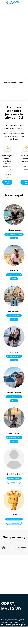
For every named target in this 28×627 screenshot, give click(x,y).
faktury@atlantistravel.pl (14, 478)
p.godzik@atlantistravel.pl (14, 356)
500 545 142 (14, 278)
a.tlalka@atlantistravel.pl (14, 315)
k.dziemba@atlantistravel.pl (14, 397)
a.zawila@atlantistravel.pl (14, 275)
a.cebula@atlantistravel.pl (14, 437)
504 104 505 (14, 238)
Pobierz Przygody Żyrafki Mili (14, 519)
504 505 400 (14, 441)
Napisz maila (7, 182)
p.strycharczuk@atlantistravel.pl (14, 234)
